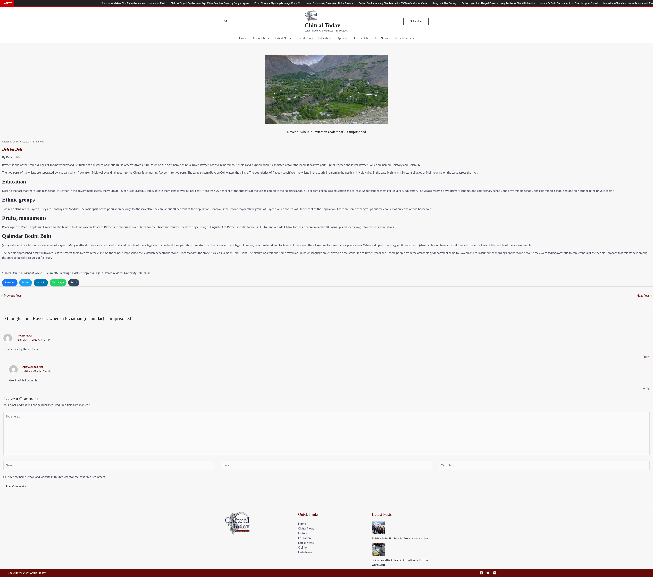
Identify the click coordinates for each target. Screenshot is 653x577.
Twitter (25, 283)
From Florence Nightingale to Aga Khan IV (213, 3)
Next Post (645, 295)
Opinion (342, 38)
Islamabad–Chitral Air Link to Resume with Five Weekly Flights (572, 3)
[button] (226, 21)
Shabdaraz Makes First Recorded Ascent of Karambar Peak (400, 539)
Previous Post (10, 295)
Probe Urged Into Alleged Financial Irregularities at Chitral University (434, 3)
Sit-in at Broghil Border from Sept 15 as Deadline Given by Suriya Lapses (146, 3)
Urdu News (381, 38)
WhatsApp (58, 283)
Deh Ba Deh (360, 38)
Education (324, 38)
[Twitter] (488, 573)
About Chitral (261, 38)
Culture (302, 533)
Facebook (10, 283)
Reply (646, 356)
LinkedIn (40, 283)
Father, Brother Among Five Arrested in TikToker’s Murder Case (328, 3)
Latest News (283, 38)
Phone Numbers (404, 38)
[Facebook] (481, 573)
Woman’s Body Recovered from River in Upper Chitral (505, 3)
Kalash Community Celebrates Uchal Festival (265, 3)
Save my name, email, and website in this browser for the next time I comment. (57, 477)
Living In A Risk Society (380, 3)
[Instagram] (495, 573)
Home (243, 38)
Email (74, 283)
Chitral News (305, 38)
